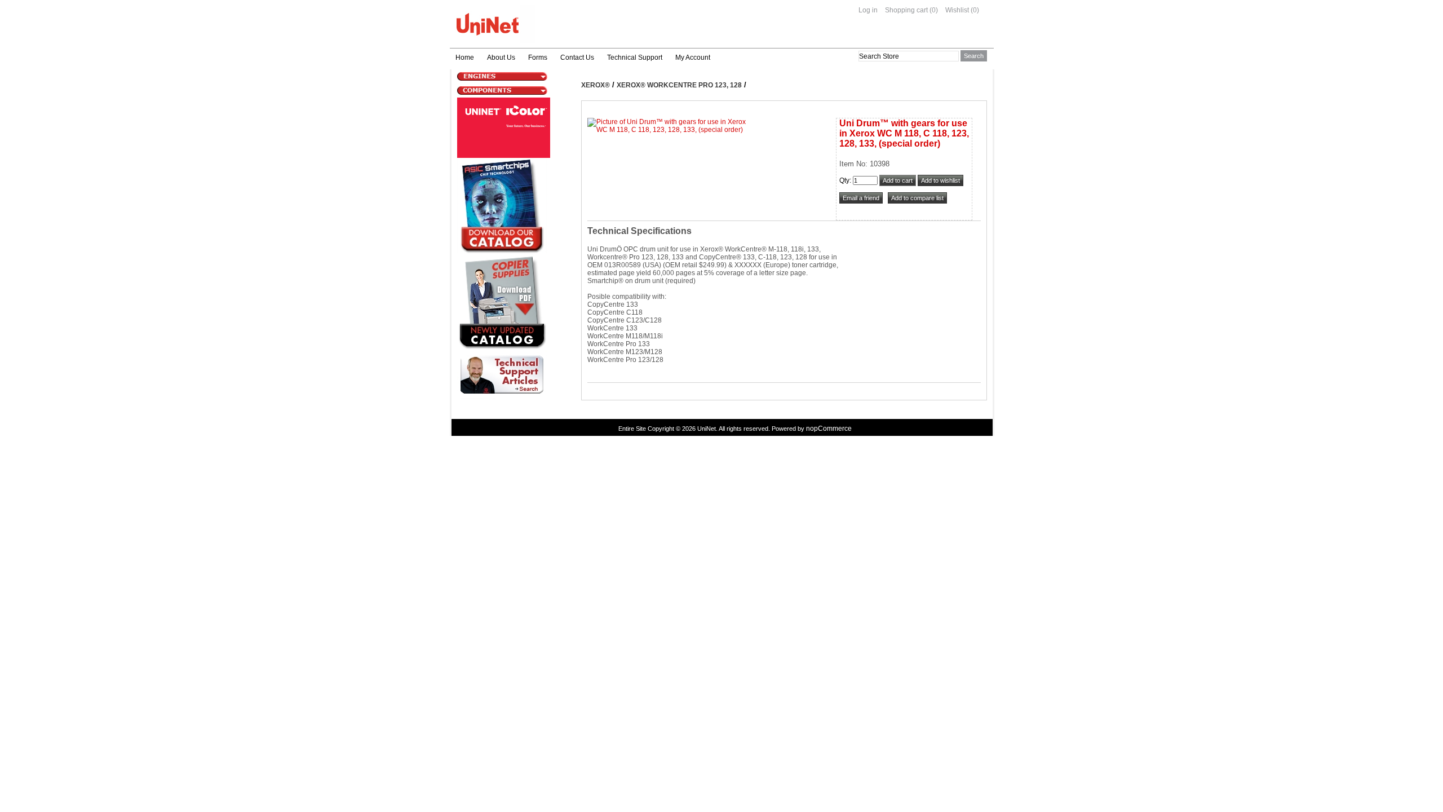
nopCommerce (829, 429)
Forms (537, 57)
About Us (501, 57)
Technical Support (634, 57)
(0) (933, 10)
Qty (844, 180)
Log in (868, 10)
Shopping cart (906, 10)
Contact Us (577, 57)
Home (464, 57)
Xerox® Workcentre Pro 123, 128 (679, 85)
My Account (692, 57)
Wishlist (957, 10)
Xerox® (595, 85)
